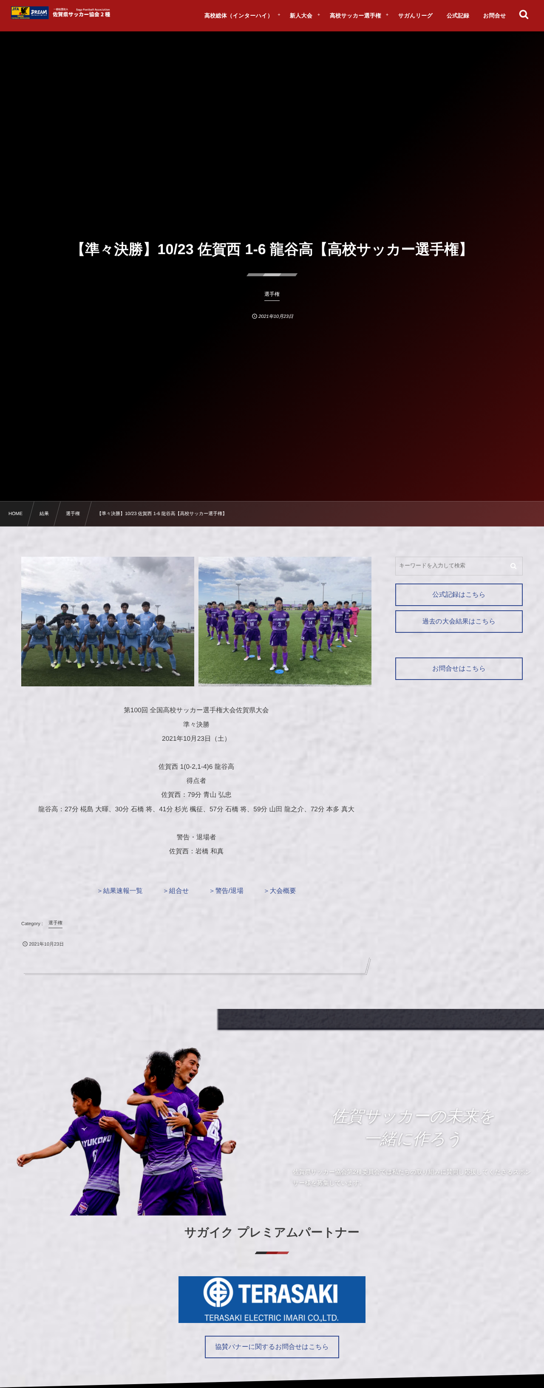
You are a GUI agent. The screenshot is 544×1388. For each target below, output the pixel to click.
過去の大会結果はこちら (459, 621)
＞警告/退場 (226, 891)
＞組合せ (175, 891)
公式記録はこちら (458, 594)
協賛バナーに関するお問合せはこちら (272, 1347)
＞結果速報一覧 (119, 891)
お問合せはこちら (459, 668)
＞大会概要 (279, 891)
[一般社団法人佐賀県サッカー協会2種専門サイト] (62, 12)
